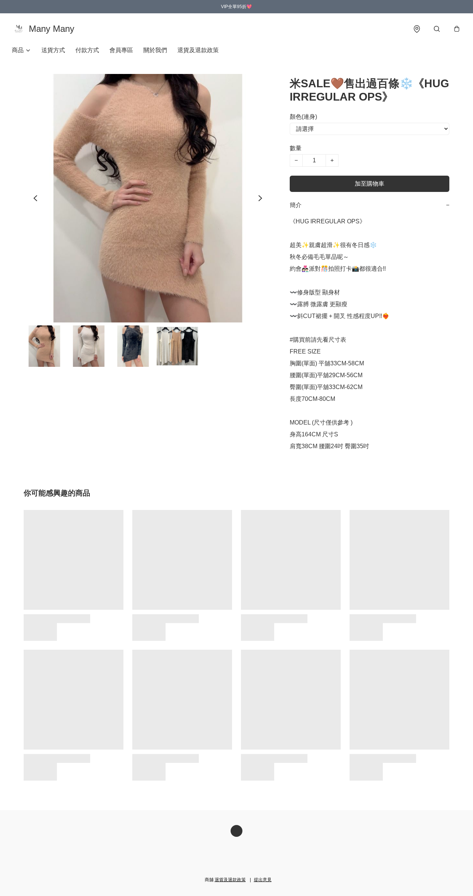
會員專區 (121, 50)
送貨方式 (53, 50)
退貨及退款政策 (198, 50)
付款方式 (87, 50)
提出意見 (263, 879)
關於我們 (155, 50)
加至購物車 (369, 183)
